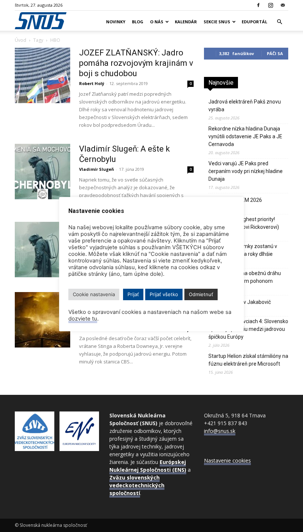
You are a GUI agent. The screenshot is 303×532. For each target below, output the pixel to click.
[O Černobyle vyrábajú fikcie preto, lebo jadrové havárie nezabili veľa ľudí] (42, 320)
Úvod (20, 40)
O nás (156, 21)
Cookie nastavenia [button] (94, 294)
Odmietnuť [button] (201, 294)
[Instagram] (270, 5)
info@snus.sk (219, 430)
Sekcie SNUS (217, 21)
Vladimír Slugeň (96, 169)
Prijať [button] (133, 294)
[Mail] (282, 5)
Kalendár (186, 21)
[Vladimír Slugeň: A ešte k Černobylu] (42, 171)
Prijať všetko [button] (164, 294)
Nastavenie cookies (227, 460)
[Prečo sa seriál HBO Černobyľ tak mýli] (42, 249)
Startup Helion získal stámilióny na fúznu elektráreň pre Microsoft (248, 360)
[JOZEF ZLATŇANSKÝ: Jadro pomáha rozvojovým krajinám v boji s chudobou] (42, 75)
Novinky (115, 21)
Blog (137, 21)
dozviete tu (82, 318)
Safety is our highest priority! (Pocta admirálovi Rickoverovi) (243, 223)
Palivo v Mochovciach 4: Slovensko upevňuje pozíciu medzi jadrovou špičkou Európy (248, 329)
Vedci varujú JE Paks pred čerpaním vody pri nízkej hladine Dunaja (245, 171)
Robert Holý (91, 83)
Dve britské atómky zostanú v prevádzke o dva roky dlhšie (242, 250)
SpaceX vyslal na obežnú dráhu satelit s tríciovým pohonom (244, 277)
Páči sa (275, 53)
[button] (279, 22)
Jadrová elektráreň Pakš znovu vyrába (244, 105)
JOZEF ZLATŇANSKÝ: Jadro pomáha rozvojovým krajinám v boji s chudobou (136, 63)
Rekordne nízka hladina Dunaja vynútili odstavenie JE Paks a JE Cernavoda (245, 136)
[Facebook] (258, 5)
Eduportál (254, 21)
